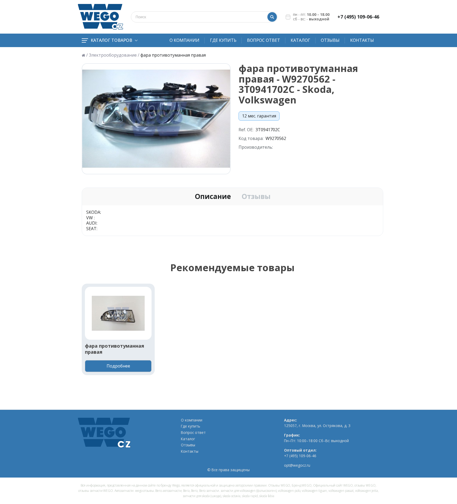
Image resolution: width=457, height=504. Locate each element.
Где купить (223, 40)
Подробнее (118, 366)
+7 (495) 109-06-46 (358, 17)
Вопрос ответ (263, 40)
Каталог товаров (111, 40)
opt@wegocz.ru (297, 465)
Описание (213, 196)
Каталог (300, 40)
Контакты (362, 40)
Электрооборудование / (114, 55)
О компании (184, 40)
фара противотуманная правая (114, 349)
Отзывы (330, 40)
